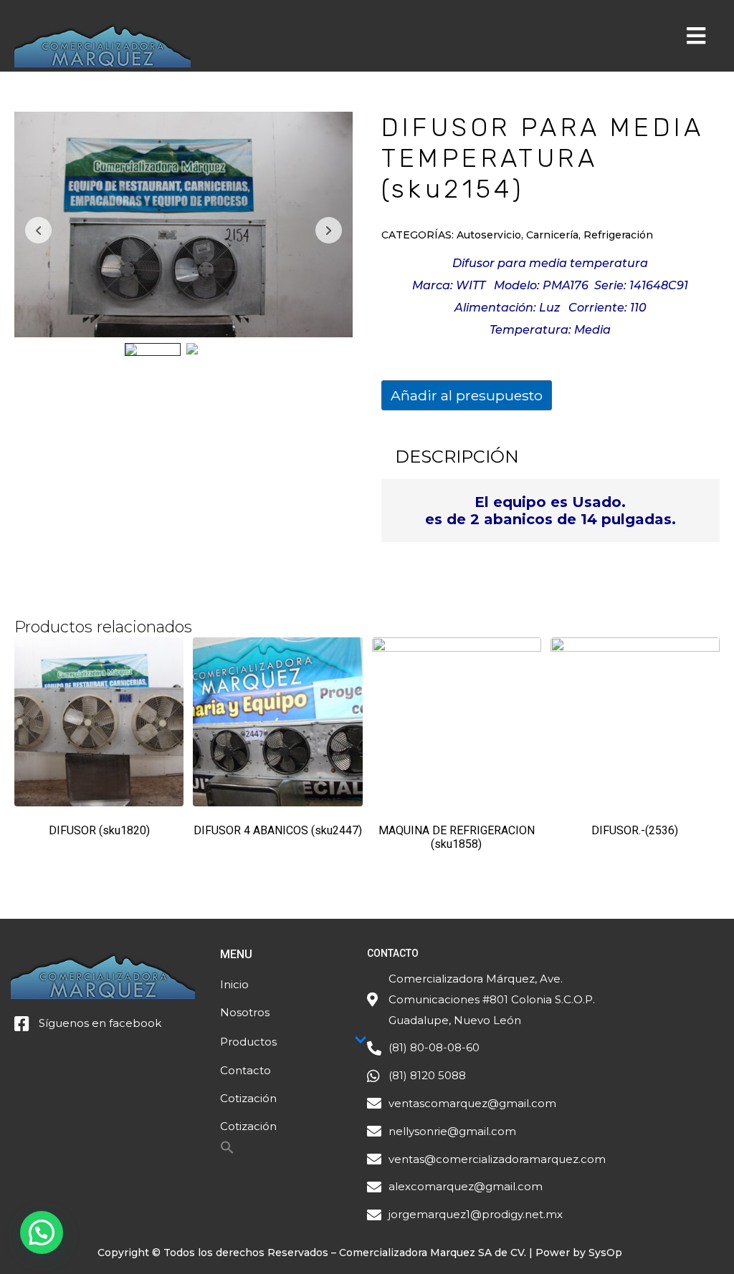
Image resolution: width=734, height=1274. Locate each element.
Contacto (245, 1070)
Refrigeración (618, 234)
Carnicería (552, 234)
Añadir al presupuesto (467, 395)
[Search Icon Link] (227, 1151)
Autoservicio (489, 234)
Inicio (234, 984)
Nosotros (245, 1012)
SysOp (605, 1252)
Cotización (248, 1098)
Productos (248, 1041)
